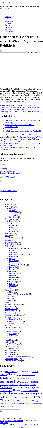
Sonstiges (8, 325)
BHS (6, 223)
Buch (35, 371)
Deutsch (12, 257)
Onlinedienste (10, 298)
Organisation (9, 300)
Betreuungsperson (11, 219)
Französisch (13, 261)
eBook (2, 141)
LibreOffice (33, 385)
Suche (21, 397)
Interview (17, 215)
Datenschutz (9, 31)
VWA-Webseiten (11, 355)
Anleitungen (21, 137)
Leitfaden (9, 141)
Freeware (20, 381)
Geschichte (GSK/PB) (17, 265)
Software (8, 317)
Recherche (8, 313)
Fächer (7, 246)
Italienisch (13, 269)
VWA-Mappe (14, 344)
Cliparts (19, 375)
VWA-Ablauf (9, 19)
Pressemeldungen (11, 311)
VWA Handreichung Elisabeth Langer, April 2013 (23, 131)
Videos (7, 338)
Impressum (8, 29)
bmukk (29, 371)
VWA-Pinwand (14, 336)
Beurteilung (13, 221)
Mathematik (13, 273)
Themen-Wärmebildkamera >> (11, 173)
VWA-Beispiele (10, 350)
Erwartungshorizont (12, 242)
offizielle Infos (6, 390)
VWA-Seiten (9, 352)
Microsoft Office (15, 321)
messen (15, 387)
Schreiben (12, 217)
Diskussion (9, 240)
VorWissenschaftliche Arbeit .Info (12, 3)
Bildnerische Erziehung (17, 248)
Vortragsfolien (37, 401)
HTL (11, 229)
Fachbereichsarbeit (26, 378)
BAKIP (12, 225)
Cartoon (3, 374)
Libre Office (13, 319)
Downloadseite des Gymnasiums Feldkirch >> (18, 105)
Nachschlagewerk (31, 387)
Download (6, 377)
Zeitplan (2, 406)
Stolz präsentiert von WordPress (11, 421)
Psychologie (13, 282)
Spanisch (12, 286)
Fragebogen (18, 213)
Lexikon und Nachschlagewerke (16, 294)
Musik (11, 275)
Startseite (8, 17)
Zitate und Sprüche (11, 359)
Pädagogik (13, 277)
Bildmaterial (9, 234)
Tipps (7, 329)
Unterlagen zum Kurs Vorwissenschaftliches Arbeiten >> (22, 112)
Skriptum (17, 141)
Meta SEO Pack (26, 425)
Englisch (12, 259)
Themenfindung (10, 327)
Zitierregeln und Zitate (14, 139)
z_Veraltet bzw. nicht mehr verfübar (17, 357)
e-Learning (13, 334)
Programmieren (25, 391)
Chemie (12, 252)
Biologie (12, 250)
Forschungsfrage (6, 101)
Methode (21, 387)
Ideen (11, 292)
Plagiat (7, 302)
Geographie (13, 263)
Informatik (13, 267)
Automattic (4, 423)
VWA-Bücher (14, 238)
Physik (11, 279)
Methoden (13, 211)
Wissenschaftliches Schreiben (16, 403)
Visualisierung (10, 340)
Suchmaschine (28, 397)
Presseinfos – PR (11, 309)
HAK (11, 227)
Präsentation (9, 307)
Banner (7, 25)
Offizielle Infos (10, 296)
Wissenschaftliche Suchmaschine (33, 403)
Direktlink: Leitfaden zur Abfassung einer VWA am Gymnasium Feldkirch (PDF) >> (19, 108)
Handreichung (4, 385)
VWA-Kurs (9, 27)
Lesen (11, 209)
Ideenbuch (13, 348)
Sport (11, 288)
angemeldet (11, 158)
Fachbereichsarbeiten (12, 244)
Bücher (7, 236)
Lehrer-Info (9, 21)
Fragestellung (31, 137)
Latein (11, 271)
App (18, 371)
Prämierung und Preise (13, 304)
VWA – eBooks (10, 346)
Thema (36, 396)
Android (2, 371)
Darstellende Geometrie (17, 254)
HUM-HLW (13, 232)
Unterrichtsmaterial (11, 332)
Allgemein (8, 204)
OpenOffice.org (15, 323)
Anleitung (35, 139)
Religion (12, 284)
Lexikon (8, 23)
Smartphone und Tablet (13, 315)
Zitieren (9, 405)
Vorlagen (8, 342)
